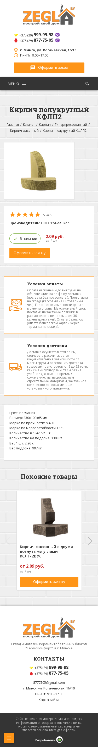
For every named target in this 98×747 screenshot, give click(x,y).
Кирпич (45, 124)
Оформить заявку (29, 252)
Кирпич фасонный (24, 130)
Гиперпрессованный (71, 124)
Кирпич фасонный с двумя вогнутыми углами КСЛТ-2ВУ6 (46, 551)
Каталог (29, 124)
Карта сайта (49, 699)
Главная (13, 124)
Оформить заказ (53, 67)
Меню (14, 83)
